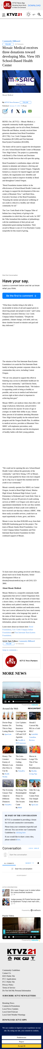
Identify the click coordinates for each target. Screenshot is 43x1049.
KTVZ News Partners (12, 102)
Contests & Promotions (11, 1006)
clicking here (21, 833)
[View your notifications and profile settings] (38, 863)
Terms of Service (8, 988)
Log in (31, 848)
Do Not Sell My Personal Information (16, 991)
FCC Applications (9, 979)
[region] (21, 879)
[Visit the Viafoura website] (35, 910)
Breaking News (8, 1003)
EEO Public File (8, 976)
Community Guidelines (11, 970)
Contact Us (6, 973)
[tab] (9, 863)
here (18, 840)
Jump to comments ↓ (10, 650)
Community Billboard (27, 641)
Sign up (36, 848)
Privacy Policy (7, 985)
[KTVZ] (16, 14)
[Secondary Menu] (5, 14)
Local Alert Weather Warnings (13, 1015)
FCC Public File (8, 982)
